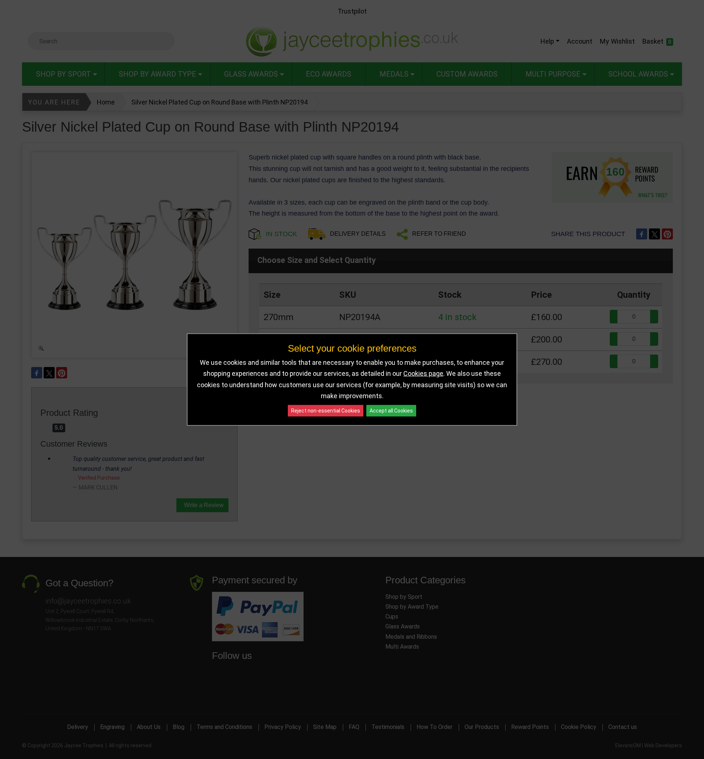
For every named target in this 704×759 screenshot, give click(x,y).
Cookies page (423, 373)
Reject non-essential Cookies (325, 410)
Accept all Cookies (391, 410)
